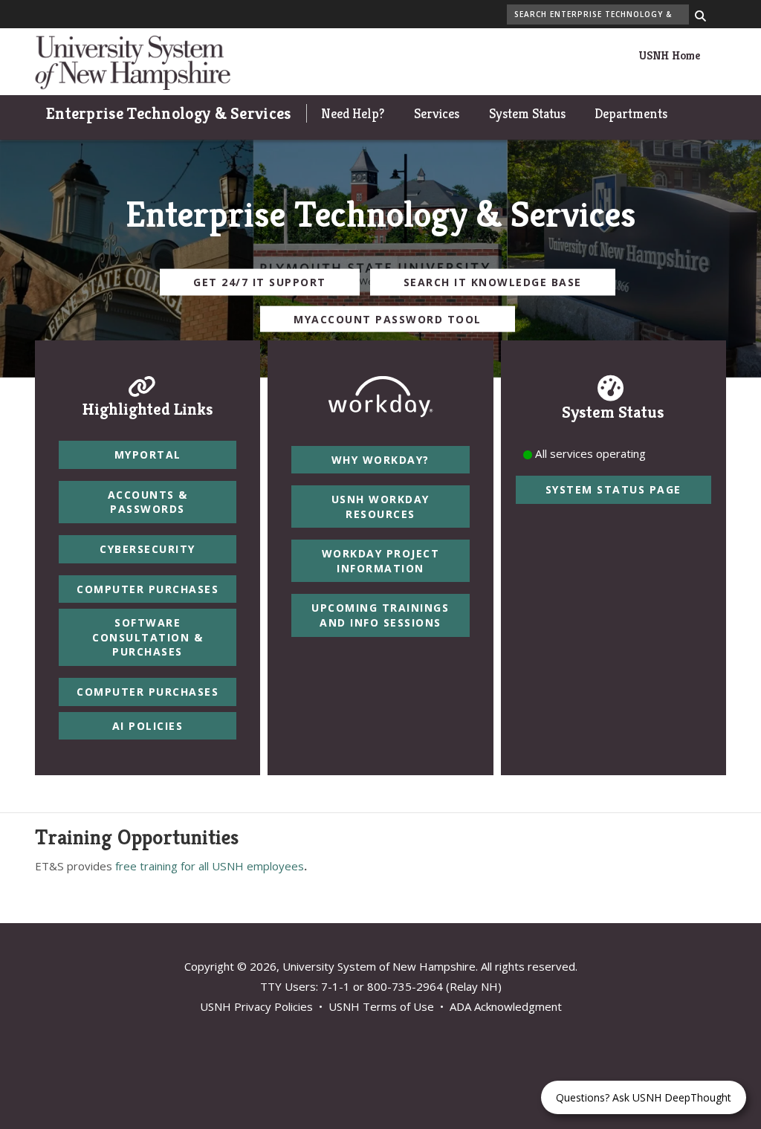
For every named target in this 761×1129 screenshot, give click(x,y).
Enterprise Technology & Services (168, 113)
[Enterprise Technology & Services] (132, 61)
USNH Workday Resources (380, 506)
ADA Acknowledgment (506, 1006)
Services (436, 113)
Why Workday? (380, 460)
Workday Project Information (381, 560)
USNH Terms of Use (381, 1006)
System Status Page (613, 489)
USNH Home (669, 55)
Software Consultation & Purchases (147, 637)
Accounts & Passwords (148, 502)
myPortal (147, 454)
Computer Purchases (147, 589)
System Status (527, 113)
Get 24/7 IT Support (259, 282)
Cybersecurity (147, 549)
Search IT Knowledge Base (493, 282)
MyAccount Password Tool (388, 318)
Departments (631, 113)
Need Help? (352, 113)
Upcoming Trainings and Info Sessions (380, 615)
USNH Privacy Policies (256, 1006)
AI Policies (148, 726)
